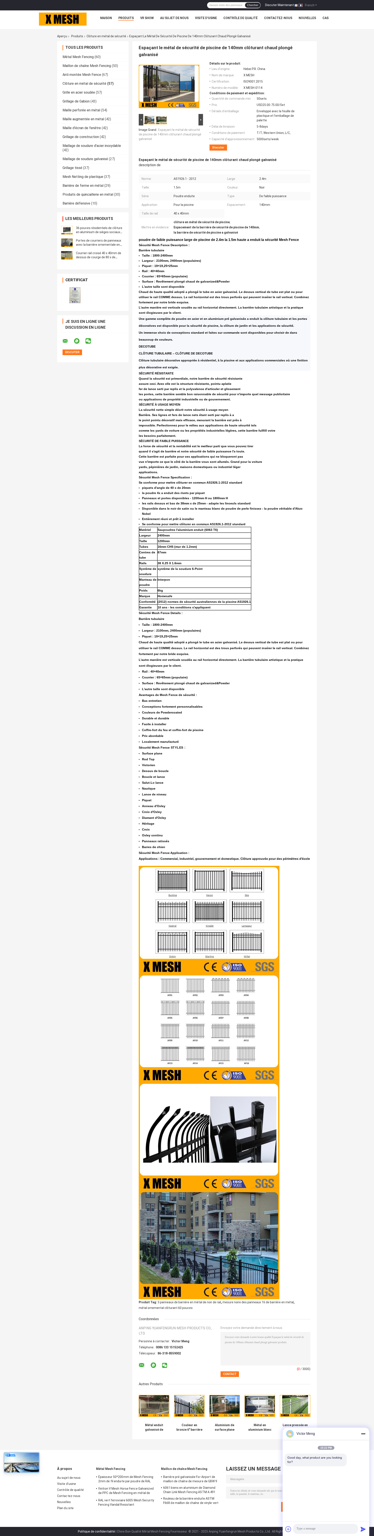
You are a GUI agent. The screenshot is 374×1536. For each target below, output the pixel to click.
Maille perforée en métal (81, 110)
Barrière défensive (76, 203)
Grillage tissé (72, 168)
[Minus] (363, 1433)
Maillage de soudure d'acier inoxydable (92, 146)
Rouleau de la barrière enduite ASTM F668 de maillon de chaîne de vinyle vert (190, 1501)
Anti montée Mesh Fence (82, 75)
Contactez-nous (278, 18)
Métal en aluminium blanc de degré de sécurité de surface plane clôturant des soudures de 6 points (259, 1427)
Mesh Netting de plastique (83, 177)
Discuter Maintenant (279, 5)
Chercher (252, 5)
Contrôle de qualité (240, 18)
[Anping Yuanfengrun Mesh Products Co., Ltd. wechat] (90, 341)
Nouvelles (307, 18)
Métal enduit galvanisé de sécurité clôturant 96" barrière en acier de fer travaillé (154, 1427)
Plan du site (65, 1508)
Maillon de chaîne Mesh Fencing (87, 66)
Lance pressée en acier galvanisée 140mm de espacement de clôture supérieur (295, 1427)
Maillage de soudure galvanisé (85, 159)
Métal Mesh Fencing (78, 57)
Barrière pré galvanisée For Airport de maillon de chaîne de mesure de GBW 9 (190, 1479)
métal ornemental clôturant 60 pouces (166, 1308)
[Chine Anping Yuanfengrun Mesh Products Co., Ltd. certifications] (75, 295)
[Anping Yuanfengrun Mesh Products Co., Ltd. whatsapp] (79, 341)
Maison (106, 18)
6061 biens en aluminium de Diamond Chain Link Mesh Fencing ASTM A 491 (189, 1490)
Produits (126, 18)
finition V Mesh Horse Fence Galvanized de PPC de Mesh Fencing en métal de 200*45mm (126, 1491)
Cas (325, 18)
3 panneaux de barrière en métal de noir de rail (189, 1302)
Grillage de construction (81, 137)
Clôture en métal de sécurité (106, 36)
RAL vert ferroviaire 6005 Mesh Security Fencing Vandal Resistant (126, 1502)
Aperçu (62, 36)
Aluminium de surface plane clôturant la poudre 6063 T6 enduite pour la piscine (224, 1427)
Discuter (218, 147)
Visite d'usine (206, 18)
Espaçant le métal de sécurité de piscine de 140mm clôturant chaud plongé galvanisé (170, 134)
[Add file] (288, 1529)
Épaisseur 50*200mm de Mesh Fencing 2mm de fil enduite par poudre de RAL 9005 (125, 1479)
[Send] (363, 1529)
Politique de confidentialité (96, 1531)
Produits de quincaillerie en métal (88, 194)
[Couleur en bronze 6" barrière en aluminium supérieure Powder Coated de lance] (189, 1406)
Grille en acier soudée (79, 92)
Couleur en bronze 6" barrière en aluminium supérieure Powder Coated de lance (189, 1427)
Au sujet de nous (174, 18)
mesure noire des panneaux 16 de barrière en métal (258, 1302)
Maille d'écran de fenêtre (82, 128)
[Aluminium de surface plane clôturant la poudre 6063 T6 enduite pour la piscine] (224, 1406)
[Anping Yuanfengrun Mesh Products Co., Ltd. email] (68, 341)
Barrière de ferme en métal (83, 186)
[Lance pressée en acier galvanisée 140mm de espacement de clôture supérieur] (295, 1406)
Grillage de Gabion (76, 101)
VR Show (147, 18)
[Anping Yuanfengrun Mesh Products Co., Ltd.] (63, 19)
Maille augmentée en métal (83, 119)
